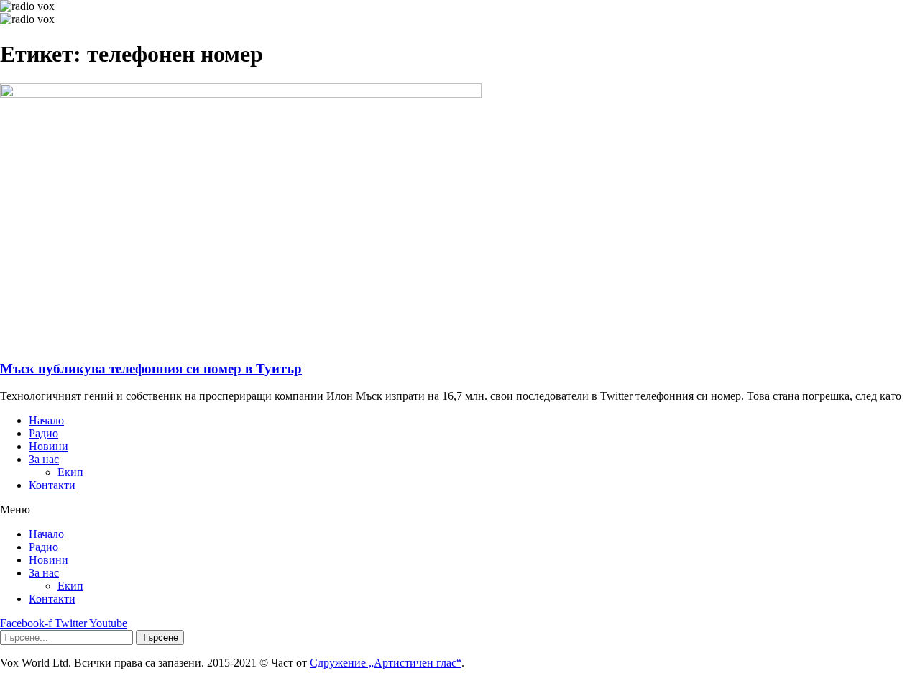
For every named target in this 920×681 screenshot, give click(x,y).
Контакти (52, 485)
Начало (46, 420)
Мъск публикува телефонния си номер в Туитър (151, 368)
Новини (48, 446)
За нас (44, 459)
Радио (43, 433)
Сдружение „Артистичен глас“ (385, 663)
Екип (70, 472)
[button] (460, 509)
